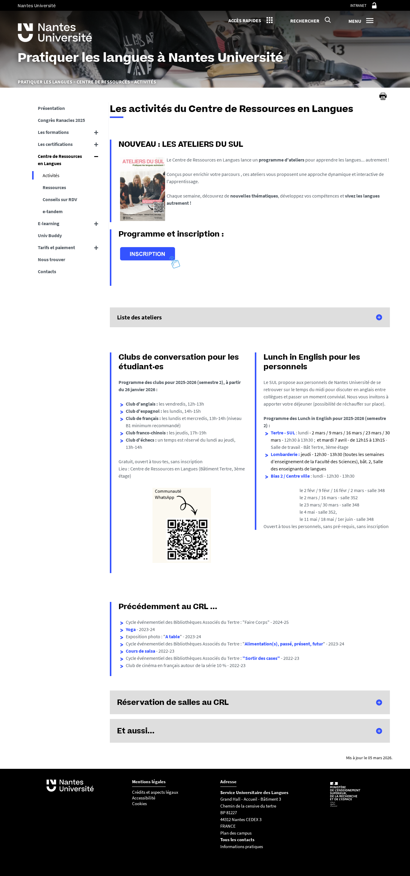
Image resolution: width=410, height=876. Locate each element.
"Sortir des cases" (261, 658)
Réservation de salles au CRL (173, 702)
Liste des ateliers (139, 317)
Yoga (131, 629)
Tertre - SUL (283, 433)
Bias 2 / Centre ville (291, 476)
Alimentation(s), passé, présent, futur (284, 644)
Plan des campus (236, 833)
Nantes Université (37, 5)
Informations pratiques (241, 846)
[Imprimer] (383, 96)
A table (172, 636)
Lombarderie (284, 454)
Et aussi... (136, 730)
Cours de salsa (141, 651)
